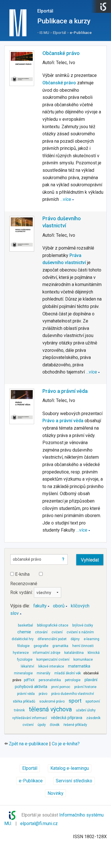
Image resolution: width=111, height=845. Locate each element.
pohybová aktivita (31, 686)
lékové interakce (51, 666)
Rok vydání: (22, 592)
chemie (24, 632)
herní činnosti (83, 646)
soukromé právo (52, 701)
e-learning (91, 639)
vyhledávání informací (29, 718)
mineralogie (23, 673)
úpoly (42, 725)
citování (41, 632)
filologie (23, 646)
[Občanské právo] (22, 68)
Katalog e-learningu (69, 768)
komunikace (83, 660)
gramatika (60, 646)
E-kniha (22, 574)
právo (43, 694)
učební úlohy (86, 710)
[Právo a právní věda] (22, 406)
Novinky (55, 793)
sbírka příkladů (24, 701)
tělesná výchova (50, 709)
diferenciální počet (52, 639)
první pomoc (60, 687)
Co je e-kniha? (66, 743)
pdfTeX (29, 680)
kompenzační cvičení (52, 660)
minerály (43, 673)
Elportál (45, 11)
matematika (79, 666)
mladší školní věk (67, 673)
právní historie (85, 687)
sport (75, 700)
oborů (59, 606)
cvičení (57, 632)
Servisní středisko (74, 780)
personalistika (50, 680)
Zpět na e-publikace (28, 743)
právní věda (26, 694)
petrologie (73, 680)
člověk (54, 725)
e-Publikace (81, 32)
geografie (41, 646)
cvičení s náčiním (80, 632)
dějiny (75, 639)
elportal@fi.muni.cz (39, 823)
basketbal (25, 625)
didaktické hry (23, 639)
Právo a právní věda (65, 391)
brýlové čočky (82, 625)
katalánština (74, 653)
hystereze (21, 653)
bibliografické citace (52, 625)
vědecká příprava (66, 717)
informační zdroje (46, 653)
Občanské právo (61, 53)
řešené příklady (75, 725)
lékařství (27, 666)
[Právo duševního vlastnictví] (22, 233)
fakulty (40, 606)
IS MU (44, 32)
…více (65, 199)
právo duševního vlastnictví (72, 694)
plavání (91, 679)
